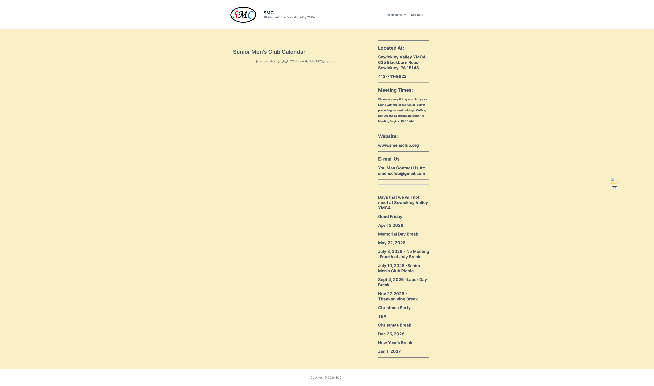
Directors (417, 14)
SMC (268, 12)
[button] (404, 14)
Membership (394, 14)
